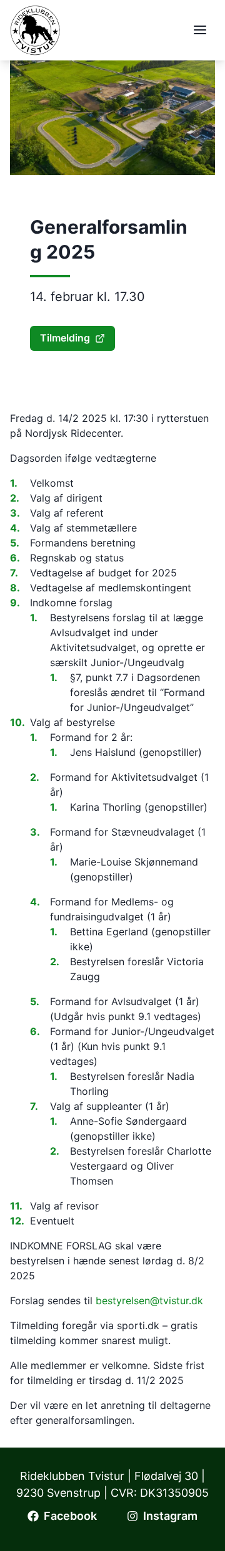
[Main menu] (200, 30)
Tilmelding (65, 338)
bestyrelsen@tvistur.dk (149, 1300)
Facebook (70, 1515)
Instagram (170, 1515)
